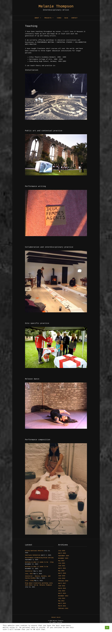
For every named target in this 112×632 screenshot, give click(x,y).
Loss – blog (29, 580)
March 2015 (62, 588)
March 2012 (62, 606)
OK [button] (107, 627)
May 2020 (61, 571)
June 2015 (61, 586)
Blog (66, 18)
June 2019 (61, 576)
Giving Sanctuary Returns (34, 551)
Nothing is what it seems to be (36, 566)
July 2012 (61, 598)
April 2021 (62, 568)
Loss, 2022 (29, 573)
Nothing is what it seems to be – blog (39, 562)
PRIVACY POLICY (56, 617)
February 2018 (63, 581)
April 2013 (62, 593)
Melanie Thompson (56, 6)
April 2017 (62, 583)
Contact (74, 18)
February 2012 (63, 608)
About (37, 18)
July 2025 (61, 551)
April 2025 (62, 553)
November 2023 (63, 558)
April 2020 (62, 573)
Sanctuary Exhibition (32, 555)
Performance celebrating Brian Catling (39, 557)
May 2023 (61, 561)
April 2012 (62, 603)
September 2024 (63, 556)
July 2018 (61, 578)
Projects (47, 18)
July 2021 (61, 563)
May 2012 (61, 601)
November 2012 (63, 596)
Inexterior (29, 571)
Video (59, 18)
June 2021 (61, 566)
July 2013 (61, 591)
